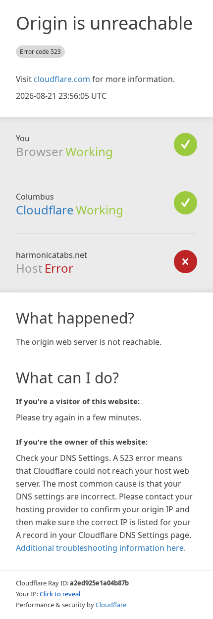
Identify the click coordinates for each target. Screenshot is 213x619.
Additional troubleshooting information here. (101, 547)
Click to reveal (60, 593)
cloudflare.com (62, 79)
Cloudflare (45, 210)
